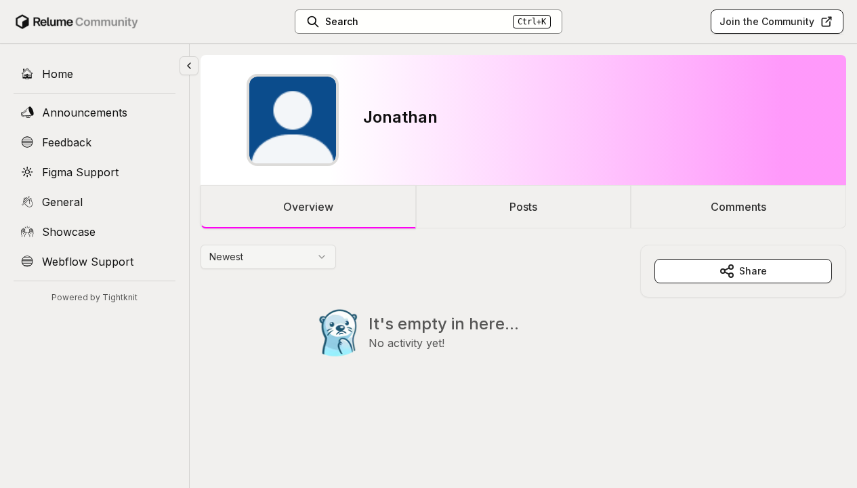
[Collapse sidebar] (189, 65)
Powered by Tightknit (94, 297)
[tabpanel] (523, 328)
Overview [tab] (308, 207)
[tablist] (523, 206)
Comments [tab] (738, 207)
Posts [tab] (523, 207)
